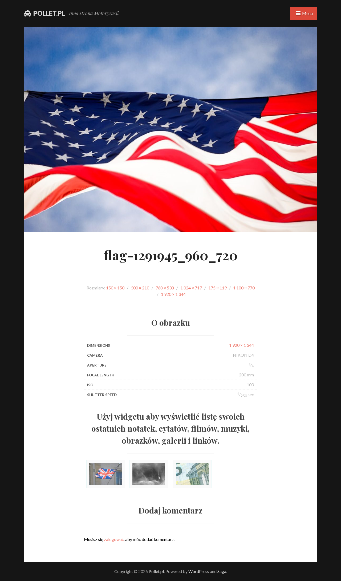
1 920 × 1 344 (241, 345)
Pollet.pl (49, 13)
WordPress (198, 571)
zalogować (114, 539)
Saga (221, 571)
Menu (307, 13)
